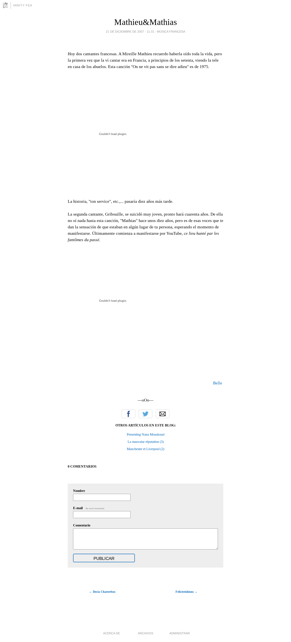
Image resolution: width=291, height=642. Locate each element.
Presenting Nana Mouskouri (145, 434)
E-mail (89, 508)
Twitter (145, 414)
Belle (217, 383)
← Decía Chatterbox (102, 591)
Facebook (128, 414)
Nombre (79, 491)
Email (162, 414)
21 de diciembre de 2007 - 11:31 (130, 31)
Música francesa (171, 31)
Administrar (179, 633)
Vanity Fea (22, 5)
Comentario (81, 525)
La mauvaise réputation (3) (146, 441)
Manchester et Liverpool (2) (145, 449)
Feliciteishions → (186, 591)
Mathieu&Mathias (145, 22)
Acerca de (111, 633)
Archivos (145, 633)
